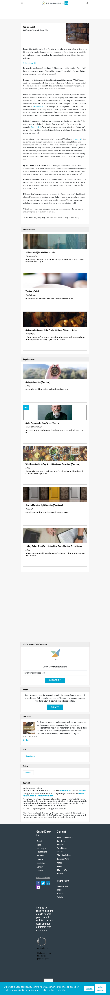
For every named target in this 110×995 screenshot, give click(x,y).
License (40, 859)
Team (39, 845)
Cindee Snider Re (64, 790)
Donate (31, 16)
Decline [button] (89, 988)
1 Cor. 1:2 (77, 139)
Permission (82, 790)
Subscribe (55, 680)
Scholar (60, 897)
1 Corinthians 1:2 (29, 63)
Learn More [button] (61, 990)
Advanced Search (43, 878)
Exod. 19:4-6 (36, 127)
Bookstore (41, 863)
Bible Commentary (65, 837)
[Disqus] (55, 607)
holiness (28, 773)
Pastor (60, 893)
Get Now (26, 740)
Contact (40, 867)
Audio (59, 866)
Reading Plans (63, 859)
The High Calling (64, 855)
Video (59, 862)
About (24, 16)
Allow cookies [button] (100, 988)
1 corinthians (30, 756)
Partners (40, 855)
